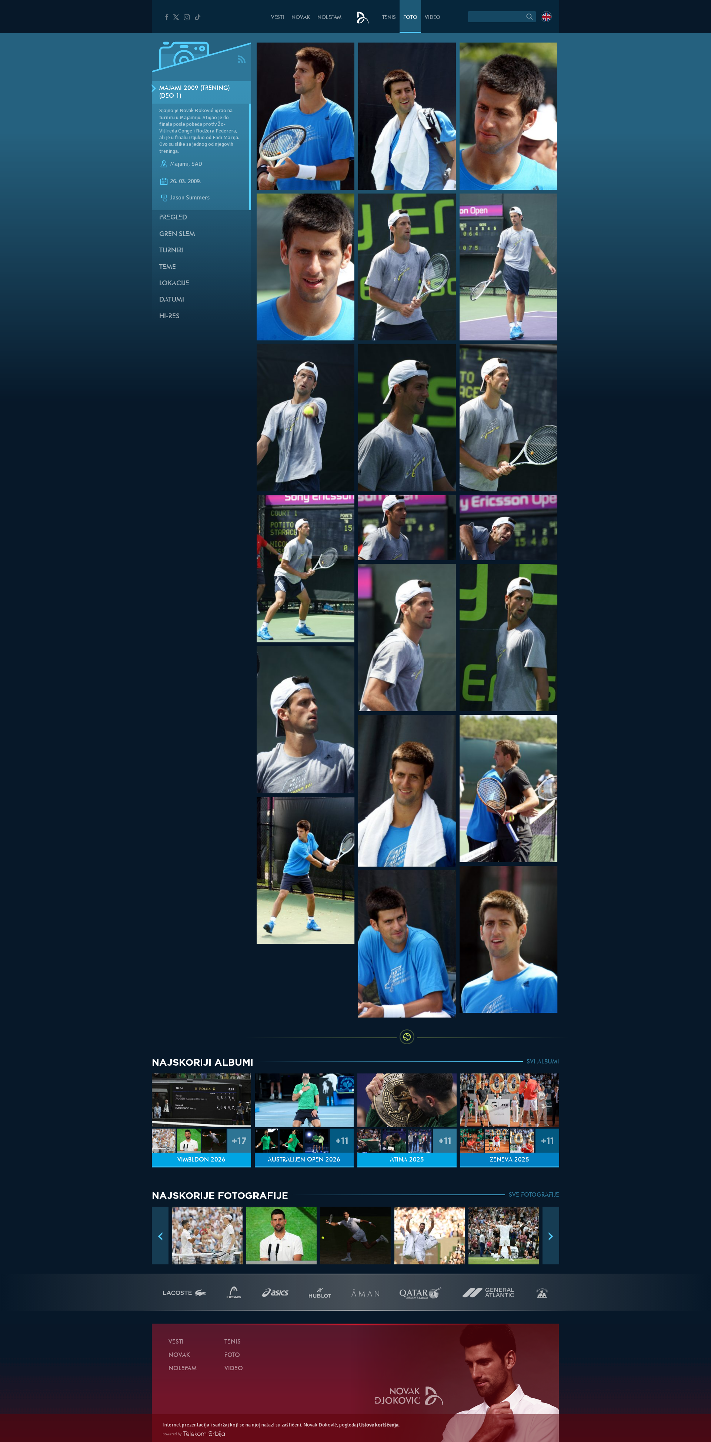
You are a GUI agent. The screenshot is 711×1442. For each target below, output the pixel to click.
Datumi (171, 299)
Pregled (173, 217)
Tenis (389, 17)
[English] (546, 16)
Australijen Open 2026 (304, 1160)
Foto (410, 17)
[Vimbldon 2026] (201, 1100)
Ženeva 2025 (509, 1160)
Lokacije (174, 283)
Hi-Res (169, 316)
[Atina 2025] (407, 1100)
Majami (179, 164)
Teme (167, 267)
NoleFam (329, 17)
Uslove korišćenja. (379, 1425)
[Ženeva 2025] (510, 1100)
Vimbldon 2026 (201, 1160)
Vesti (277, 17)
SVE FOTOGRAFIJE (534, 1195)
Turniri (171, 250)
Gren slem (177, 234)
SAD (196, 164)
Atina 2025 (407, 1160)
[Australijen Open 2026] (304, 1100)
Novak (300, 17)
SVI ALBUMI (543, 1062)
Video (432, 17)
